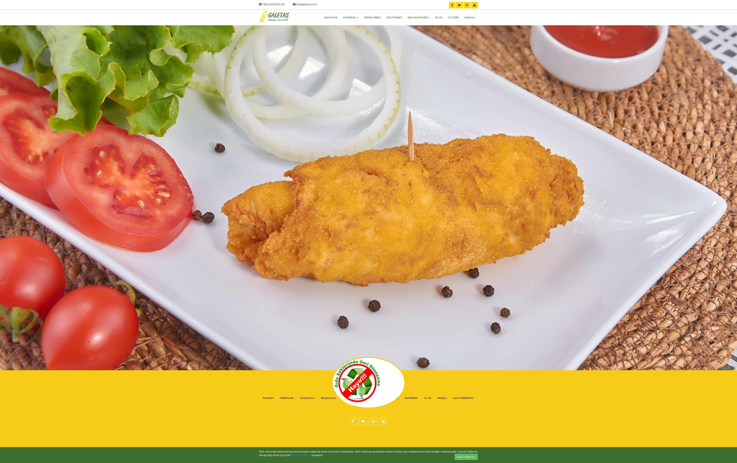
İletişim (442, 397)
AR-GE (439, 17)
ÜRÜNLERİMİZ (372, 17)
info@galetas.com (306, 4)
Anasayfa (268, 397)
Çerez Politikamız (301, 455)
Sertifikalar (411, 397)
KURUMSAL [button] (349, 17)
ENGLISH (469, 17)
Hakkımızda (286, 397)
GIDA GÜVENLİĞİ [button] (417, 17)
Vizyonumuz (307, 397)
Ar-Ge (427, 397)
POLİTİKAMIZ (394, 17)
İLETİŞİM (453, 17)
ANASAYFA (330, 17)
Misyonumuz (328, 397)
